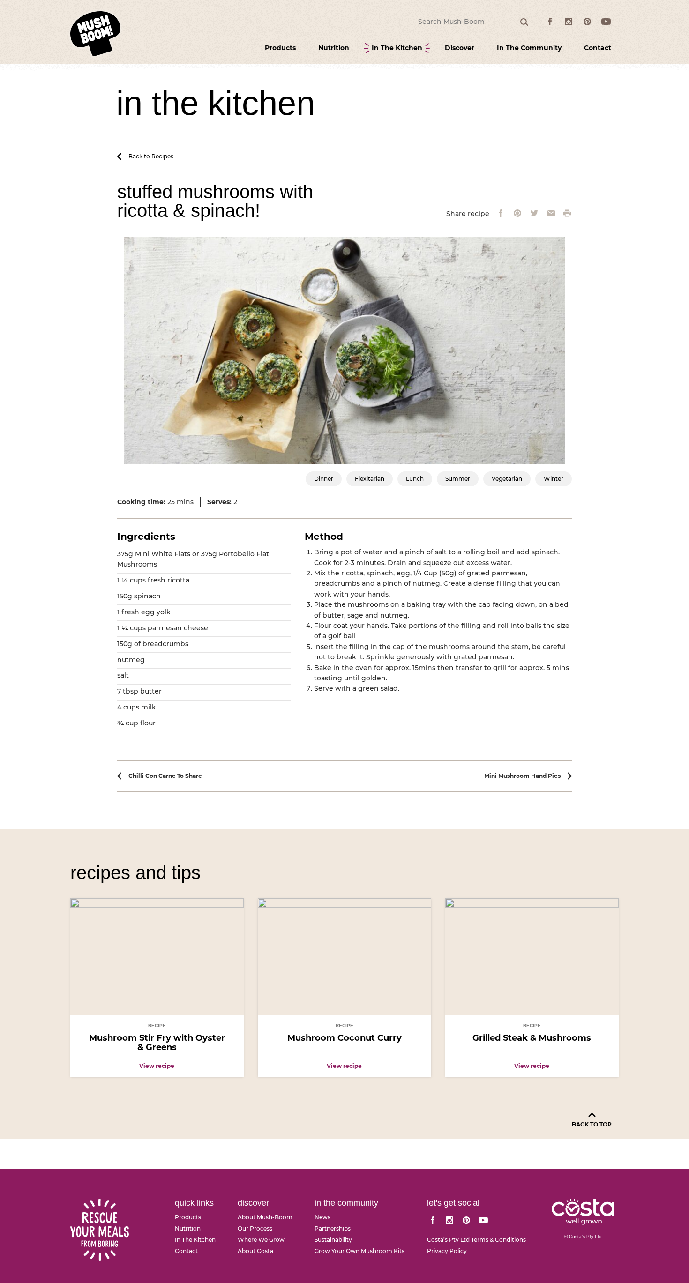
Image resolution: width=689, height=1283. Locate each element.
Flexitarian (369, 478)
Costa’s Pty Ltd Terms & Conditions (476, 1240)
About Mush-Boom (265, 1217)
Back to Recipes (150, 156)
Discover (459, 48)
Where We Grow (261, 1240)
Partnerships (333, 1228)
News (322, 1217)
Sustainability (333, 1240)
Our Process (255, 1228)
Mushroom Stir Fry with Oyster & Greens (157, 1042)
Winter (553, 478)
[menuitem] (280, 47)
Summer (457, 478)
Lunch (415, 478)
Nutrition (333, 48)
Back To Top (592, 1124)
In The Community (529, 48)
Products (280, 48)
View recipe (156, 1065)
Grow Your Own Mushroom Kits (359, 1251)
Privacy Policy (447, 1251)
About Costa (255, 1251)
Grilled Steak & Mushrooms (531, 1038)
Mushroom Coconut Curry (344, 1038)
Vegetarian (507, 478)
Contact (597, 48)
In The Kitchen (397, 48)
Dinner (323, 478)
